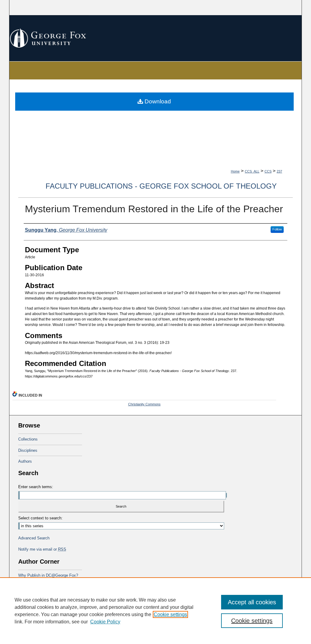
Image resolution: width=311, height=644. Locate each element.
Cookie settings (170, 614)
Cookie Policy (105, 621)
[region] (155, 610)
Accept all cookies (252, 602)
